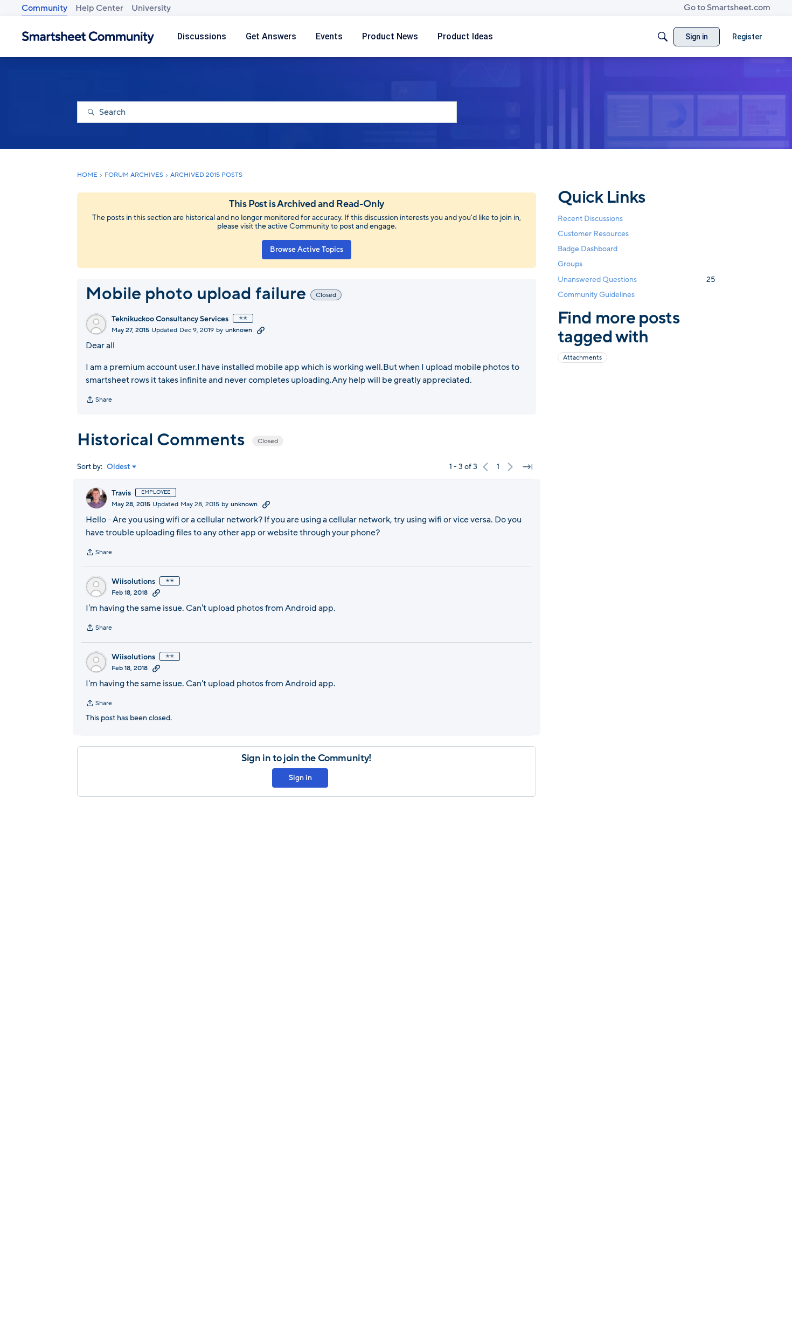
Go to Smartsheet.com (727, 7)
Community (44, 8)
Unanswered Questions (636, 279)
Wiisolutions (133, 582)
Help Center (99, 8)
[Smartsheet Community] (88, 37)
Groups (570, 264)
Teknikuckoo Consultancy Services (170, 319)
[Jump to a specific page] (527, 467)
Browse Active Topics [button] (306, 249)
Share (99, 400)
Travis (121, 493)
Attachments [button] (582, 357)
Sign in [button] (300, 778)
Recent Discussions (590, 218)
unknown (238, 330)
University (151, 8)
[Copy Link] (260, 330)
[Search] (662, 36)
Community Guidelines (596, 295)
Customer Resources (593, 234)
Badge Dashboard (587, 249)
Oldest (118, 466)
